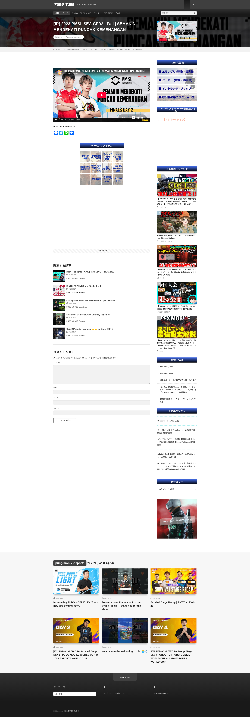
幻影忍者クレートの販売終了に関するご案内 (178, 380)
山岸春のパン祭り (166, 241)
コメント (57, 362)
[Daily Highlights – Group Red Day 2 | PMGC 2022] (59, 276)
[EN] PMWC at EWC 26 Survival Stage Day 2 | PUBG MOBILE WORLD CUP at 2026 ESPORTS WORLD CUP (75, 655)
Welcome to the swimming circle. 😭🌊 (124, 651)
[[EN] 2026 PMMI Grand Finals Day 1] (59, 290)
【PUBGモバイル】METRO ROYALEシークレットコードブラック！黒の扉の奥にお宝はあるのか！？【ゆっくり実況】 (176, 272)
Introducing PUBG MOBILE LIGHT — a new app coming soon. (75, 604)
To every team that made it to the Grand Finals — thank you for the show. (121, 606)
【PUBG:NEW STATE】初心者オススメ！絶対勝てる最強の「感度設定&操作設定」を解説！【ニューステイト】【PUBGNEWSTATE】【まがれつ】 (176, 201)
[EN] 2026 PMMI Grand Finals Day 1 (83, 286)
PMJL (117, 13)
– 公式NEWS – (177, 360)
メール (56, 398)
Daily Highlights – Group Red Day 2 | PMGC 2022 (90, 272)
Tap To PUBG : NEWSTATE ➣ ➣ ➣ (177, 520)
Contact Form (162, 693)
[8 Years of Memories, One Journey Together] (59, 319)
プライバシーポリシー (115, 693)
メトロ (162, 278)
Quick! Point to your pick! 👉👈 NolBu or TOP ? (89, 329)
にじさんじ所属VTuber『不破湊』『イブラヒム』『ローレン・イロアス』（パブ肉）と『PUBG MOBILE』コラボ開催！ (178, 389)
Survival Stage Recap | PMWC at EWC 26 (173, 604)
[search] (195, 13)
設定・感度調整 (165, 312)
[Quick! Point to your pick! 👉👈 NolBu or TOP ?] (59, 333)
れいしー (163, 351)
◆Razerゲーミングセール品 (168, 421)
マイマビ (97, 13)
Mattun (75, 13)
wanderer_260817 (167, 373)
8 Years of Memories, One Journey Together (88, 315)
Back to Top (125, 677)
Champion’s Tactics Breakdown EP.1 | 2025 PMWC (91, 300)
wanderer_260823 (167, 367)
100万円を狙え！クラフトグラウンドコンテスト (178, 400)
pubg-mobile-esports (74, 37)
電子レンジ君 (85, 13)
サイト (56, 408)
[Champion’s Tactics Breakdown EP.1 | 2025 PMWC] (59, 305)
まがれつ (163, 207)
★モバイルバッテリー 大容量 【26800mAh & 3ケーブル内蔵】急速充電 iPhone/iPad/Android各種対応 (176, 442)
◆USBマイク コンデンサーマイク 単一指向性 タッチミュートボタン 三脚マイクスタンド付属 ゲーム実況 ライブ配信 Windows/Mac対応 (176, 466)
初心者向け (108, 13)
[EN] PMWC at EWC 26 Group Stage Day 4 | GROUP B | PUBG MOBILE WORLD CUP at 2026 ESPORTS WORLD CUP (171, 656)
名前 (55, 387)
